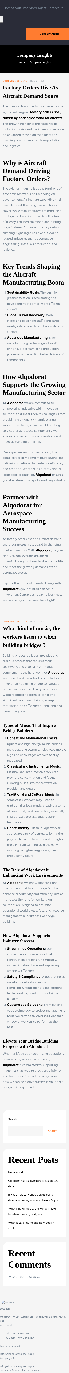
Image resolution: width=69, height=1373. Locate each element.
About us (18, 8)
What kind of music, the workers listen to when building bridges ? (31, 636)
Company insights (15, 81)
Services (30, 8)
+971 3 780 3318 (21, 1334)
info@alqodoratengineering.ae (17, 1354)
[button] (47, 33)
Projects (41, 8)
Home (8, 8)
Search (12, 1119)
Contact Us (55, 8)
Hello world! (16, 1172)
